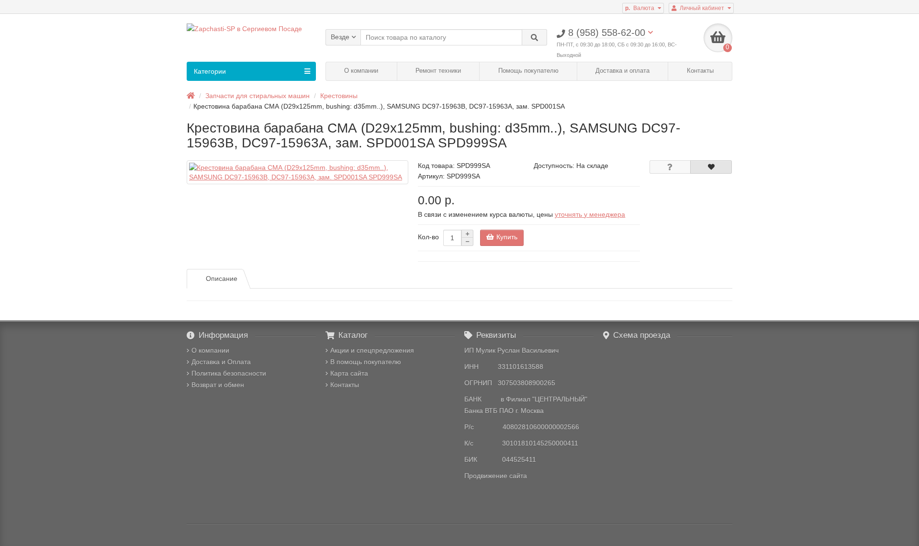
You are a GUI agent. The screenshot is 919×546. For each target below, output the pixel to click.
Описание (221, 278)
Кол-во (428, 237)
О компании (361, 70)
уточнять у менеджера (590, 214)
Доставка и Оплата (221, 362)
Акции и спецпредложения (372, 350)
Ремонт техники (438, 70)
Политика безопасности (228, 373)
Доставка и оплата (622, 70)
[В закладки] (711, 167)
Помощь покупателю (528, 70)
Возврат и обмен (217, 385)
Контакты (700, 70)
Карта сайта (349, 373)
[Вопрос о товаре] (670, 167)
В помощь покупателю (365, 362)
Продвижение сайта (495, 475)
